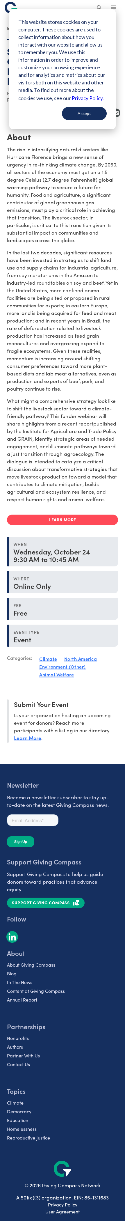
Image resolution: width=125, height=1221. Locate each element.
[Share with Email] (116, 113)
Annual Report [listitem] (22, 1000)
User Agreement (62, 1211)
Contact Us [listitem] (18, 1064)
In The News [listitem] (19, 982)
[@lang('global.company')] (11, 7)
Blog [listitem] (12, 973)
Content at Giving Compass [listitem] (36, 991)
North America (80, 658)
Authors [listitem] (15, 1047)
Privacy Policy (62, 1204)
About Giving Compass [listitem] (31, 965)
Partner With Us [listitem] (23, 1055)
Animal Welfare (56, 674)
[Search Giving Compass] (99, 8)
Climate (48, 658)
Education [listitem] (17, 1120)
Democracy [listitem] (19, 1111)
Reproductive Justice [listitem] (28, 1138)
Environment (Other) (62, 666)
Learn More (27, 737)
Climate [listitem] (15, 1103)
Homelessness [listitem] (22, 1129)
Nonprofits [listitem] (18, 1038)
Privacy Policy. (87, 98)
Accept (84, 113)
